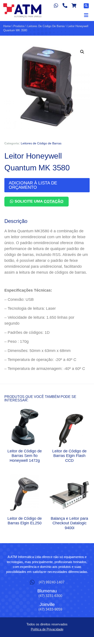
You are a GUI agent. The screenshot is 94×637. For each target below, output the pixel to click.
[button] (86, 5)
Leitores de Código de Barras (46, 26)
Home (7, 26)
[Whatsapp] (56, 5)
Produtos (19, 26)
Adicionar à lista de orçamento (33, 185)
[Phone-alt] (65, 5)
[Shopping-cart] (73, 5)
